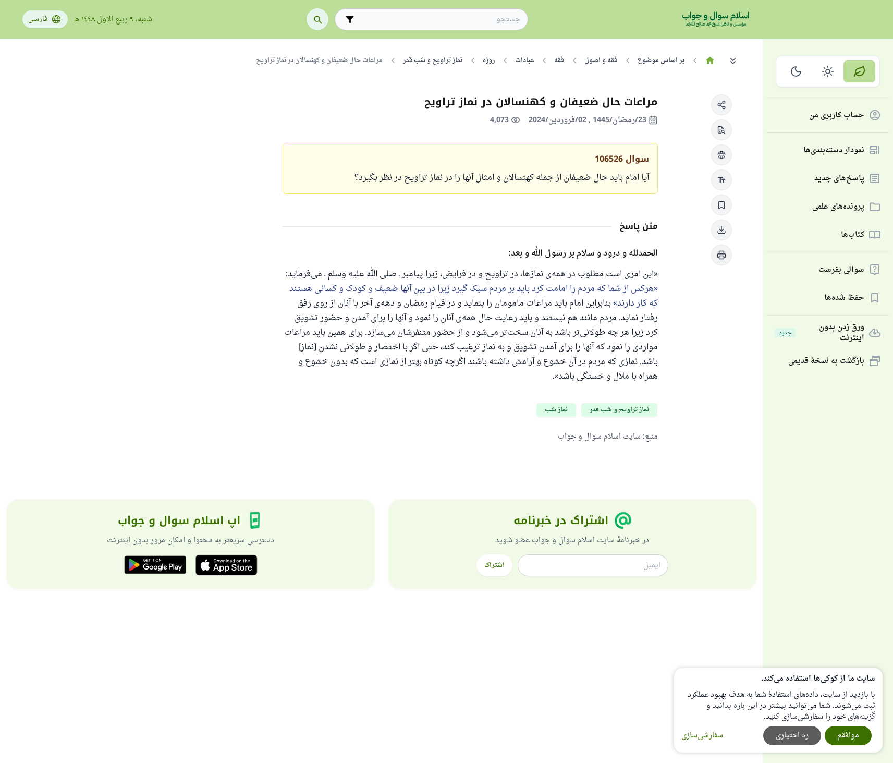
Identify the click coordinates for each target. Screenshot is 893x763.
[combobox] (438, 19)
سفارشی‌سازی (702, 735)
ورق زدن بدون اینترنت (821, 333)
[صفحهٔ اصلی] (710, 60)
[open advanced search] (349, 19)
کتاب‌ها (852, 235)
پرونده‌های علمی (838, 207)
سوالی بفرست (841, 270)
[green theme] (859, 71)
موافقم (848, 736)
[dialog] (778, 710)
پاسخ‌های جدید (839, 179)
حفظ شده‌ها (844, 298)
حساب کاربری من (836, 115)
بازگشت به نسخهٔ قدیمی (826, 361)
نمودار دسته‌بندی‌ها (833, 150)
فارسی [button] (37, 19)
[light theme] (828, 71)
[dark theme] (796, 71)
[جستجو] (317, 19)
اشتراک (494, 565)
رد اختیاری (792, 736)
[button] (721, 104)
